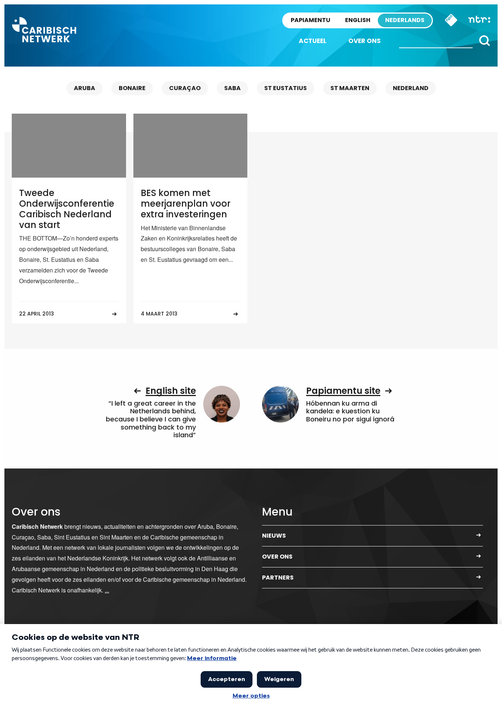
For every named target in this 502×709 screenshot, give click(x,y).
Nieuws (274, 535)
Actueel (312, 40)
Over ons (364, 40)
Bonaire (132, 88)
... (107, 590)
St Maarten (349, 88)
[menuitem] (312, 41)
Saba (232, 88)
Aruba (84, 88)
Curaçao (185, 88)
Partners (278, 577)
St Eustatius (285, 88)
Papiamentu (310, 20)
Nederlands (404, 20)
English (357, 20)
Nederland (411, 88)
